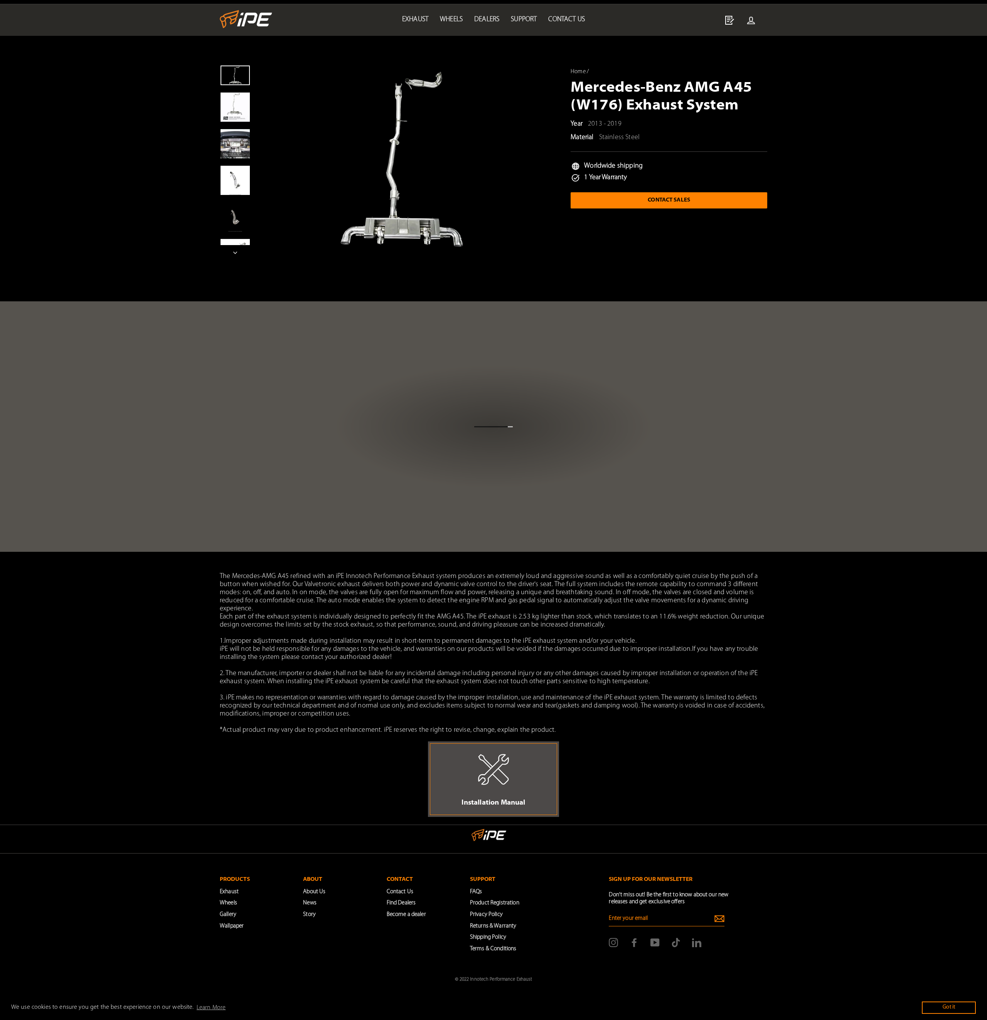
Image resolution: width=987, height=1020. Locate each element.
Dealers (486, 19)
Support (524, 19)
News (310, 903)
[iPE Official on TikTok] (675, 942)
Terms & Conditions (493, 949)
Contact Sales (669, 200)
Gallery (228, 914)
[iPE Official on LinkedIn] (696, 942)
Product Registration (494, 903)
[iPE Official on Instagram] (613, 942)
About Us (314, 892)
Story (309, 914)
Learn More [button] (211, 1008)
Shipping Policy (488, 937)
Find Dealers (401, 903)
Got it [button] (949, 1007)
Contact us (566, 19)
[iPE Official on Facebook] (634, 942)
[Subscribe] (719, 918)
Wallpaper (232, 926)
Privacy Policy (486, 914)
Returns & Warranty (493, 926)
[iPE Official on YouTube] (655, 942)
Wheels (451, 19)
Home (578, 72)
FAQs (476, 892)
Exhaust (415, 19)
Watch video (491, 458)
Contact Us (400, 892)
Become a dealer (406, 914)
